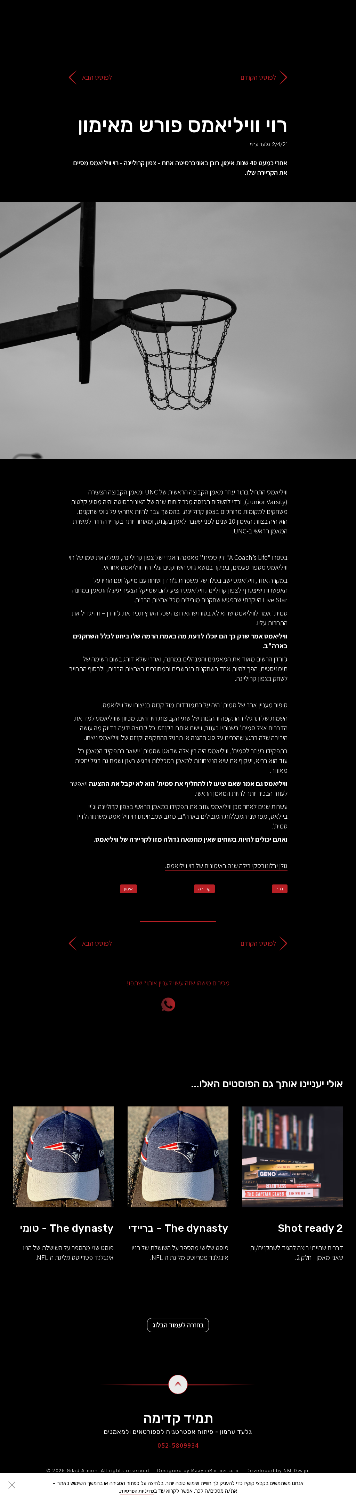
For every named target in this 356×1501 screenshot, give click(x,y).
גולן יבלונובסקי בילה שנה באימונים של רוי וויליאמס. (226, 865)
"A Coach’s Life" (248, 557)
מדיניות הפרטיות (137, 1490)
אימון (128, 888)
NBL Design (297, 1471)
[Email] (208, 1004)
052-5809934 (178, 1445)
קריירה (204, 888)
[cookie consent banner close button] (11, 1485)
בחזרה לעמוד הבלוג (178, 1324)
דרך (279, 888)
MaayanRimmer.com (214, 1471)
